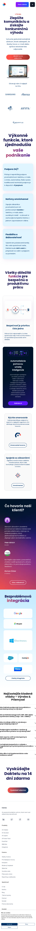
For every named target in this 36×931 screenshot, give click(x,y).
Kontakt (4, 901)
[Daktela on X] (14, 819)
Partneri (4, 898)
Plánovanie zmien (7, 874)
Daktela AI (18, 403)
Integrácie (5, 847)
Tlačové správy (6, 895)
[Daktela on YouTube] (30, 819)
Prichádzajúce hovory (8, 860)
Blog (3, 892)
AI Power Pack (6, 838)
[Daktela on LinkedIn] (5, 819)
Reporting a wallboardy (8, 877)
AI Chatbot (5, 830)
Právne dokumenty (7, 904)
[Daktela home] (3, 4)
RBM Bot (4, 844)
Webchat (4, 868)
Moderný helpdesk (7, 865)
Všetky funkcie (6, 857)
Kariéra (4, 889)
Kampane (4, 862)
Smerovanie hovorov (17, 445)
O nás (3, 886)
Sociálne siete (6, 871)
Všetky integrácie (18, 678)
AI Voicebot (5, 833)
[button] (32, 4)
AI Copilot (5, 835)
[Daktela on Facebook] (22, 819)
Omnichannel (18, 485)
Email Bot (4, 841)
